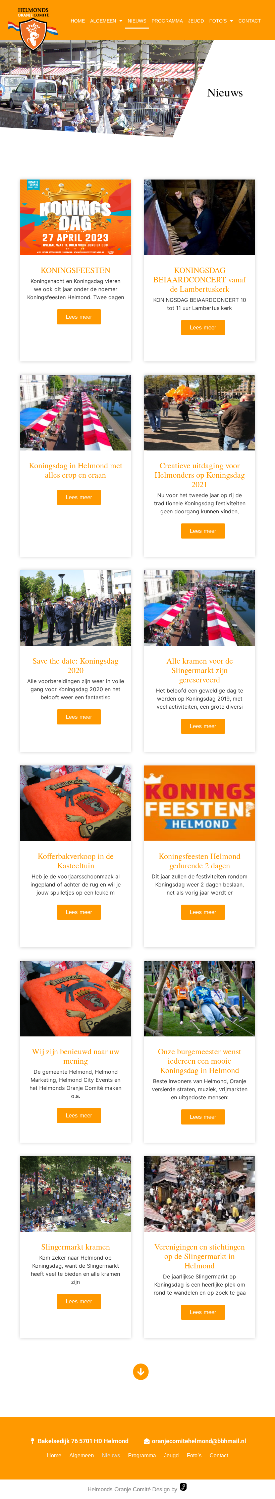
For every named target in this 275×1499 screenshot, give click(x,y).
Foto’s (218, 21)
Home (78, 21)
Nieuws (137, 21)
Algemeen (103, 21)
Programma (167, 21)
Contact (249, 21)
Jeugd (196, 21)
